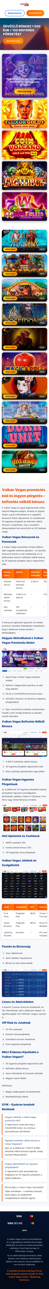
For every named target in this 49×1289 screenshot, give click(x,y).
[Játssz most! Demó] (24, 114)
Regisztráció (35, 13)
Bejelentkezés (14, 13)
